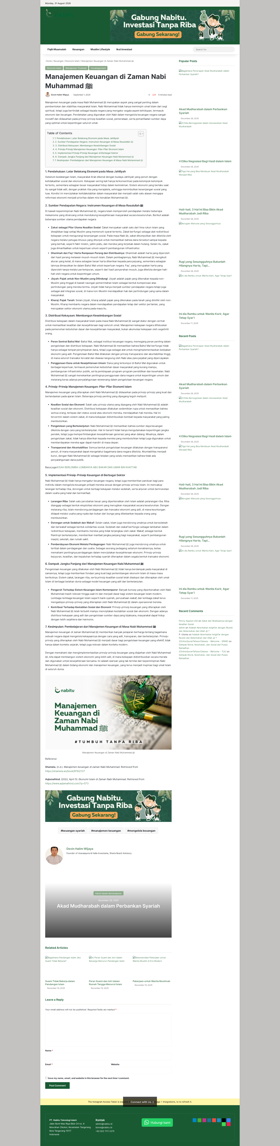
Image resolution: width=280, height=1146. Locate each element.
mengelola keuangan (142, 830)
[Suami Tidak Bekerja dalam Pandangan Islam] (64, 967)
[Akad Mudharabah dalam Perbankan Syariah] (207, 88)
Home (48, 61)
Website (115, 1064)
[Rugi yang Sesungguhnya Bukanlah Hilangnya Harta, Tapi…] (207, 241)
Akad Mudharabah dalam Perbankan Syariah (108, 906)
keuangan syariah (73, 830)
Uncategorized (98, 68)
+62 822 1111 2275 (105, 1131)
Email (49, 1064)
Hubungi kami (160, 1122)
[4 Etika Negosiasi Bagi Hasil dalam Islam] (207, 140)
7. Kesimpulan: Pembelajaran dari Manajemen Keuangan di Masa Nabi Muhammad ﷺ (99, 160)
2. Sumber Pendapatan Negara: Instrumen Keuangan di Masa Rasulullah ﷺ (94, 141)
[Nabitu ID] (59, 13)
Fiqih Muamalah (56, 49)
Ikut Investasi (124, 49)
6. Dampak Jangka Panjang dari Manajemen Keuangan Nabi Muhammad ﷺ (94, 156)
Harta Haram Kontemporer (108, 893)
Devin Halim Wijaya (60, 95)
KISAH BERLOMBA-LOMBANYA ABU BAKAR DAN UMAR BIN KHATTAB (97, 467)
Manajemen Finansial (76, 68)
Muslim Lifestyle (100, 49)
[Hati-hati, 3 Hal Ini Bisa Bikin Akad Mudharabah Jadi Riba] (207, 189)
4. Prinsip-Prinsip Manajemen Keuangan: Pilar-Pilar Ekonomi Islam (89, 149)
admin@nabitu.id (104, 1124)
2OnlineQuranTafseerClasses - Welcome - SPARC (203, 641)
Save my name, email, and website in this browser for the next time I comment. (88, 1078)
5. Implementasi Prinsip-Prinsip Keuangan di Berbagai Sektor (86, 153)
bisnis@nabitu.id (104, 1127)
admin (182, 627)
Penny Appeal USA (188, 621)
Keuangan (78, 49)
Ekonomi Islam (72, 61)
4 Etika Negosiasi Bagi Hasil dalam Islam (205, 161)
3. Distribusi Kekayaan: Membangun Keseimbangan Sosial (85, 145)
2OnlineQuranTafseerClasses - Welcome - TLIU (202, 651)
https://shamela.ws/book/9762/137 (65, 771)
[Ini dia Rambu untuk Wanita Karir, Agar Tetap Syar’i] (207, 293)
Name (49, 1050)
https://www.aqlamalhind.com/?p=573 (67, 783)
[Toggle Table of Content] (139, 133)
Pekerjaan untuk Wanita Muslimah (151, 981)
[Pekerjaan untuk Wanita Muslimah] (152, 967)
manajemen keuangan (107, 830)
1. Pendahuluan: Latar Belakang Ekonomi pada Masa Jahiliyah (87, 138)
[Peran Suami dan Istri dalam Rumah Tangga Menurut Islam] (108, 967)
